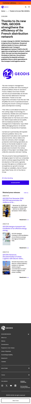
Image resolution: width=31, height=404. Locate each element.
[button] (15, 401)
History (3, 341)
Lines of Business (6, 351)
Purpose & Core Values (7, 348)
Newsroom (4, 358)
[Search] (25, 7)
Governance (5, 344)
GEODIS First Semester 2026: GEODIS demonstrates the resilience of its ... (13, 200)
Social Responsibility (7, 355)
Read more (23, 219)
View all (26, 192)
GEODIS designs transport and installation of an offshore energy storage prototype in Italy (20, 237)
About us (3, 337)
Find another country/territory (25, 387)
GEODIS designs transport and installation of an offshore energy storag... (15, 228)
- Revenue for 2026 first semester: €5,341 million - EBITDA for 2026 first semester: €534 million (19, 208)
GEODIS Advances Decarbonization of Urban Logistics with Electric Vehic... (13, 256)
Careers (3, 361)
